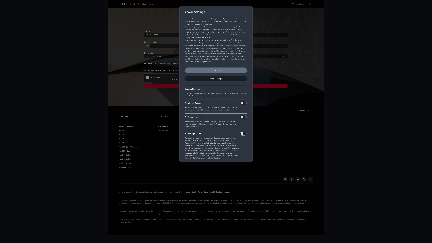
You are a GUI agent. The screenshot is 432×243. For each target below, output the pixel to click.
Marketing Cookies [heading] (193, 134)
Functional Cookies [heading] (193, 103)
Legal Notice (205, 37)
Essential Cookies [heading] (192, 89)
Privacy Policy (190, 37)
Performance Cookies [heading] (194, 117)
